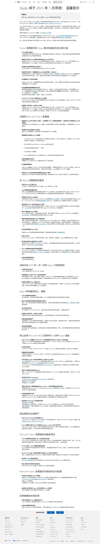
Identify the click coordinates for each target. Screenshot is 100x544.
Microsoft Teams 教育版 (40, 524)
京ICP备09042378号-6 (81, 541)
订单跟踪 (22, 524)
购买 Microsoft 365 (58, 2)
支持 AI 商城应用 (69, 524)
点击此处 (72, 507)
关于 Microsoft (83, 522)
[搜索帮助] (89, 2)
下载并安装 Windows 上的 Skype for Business (49, 23)
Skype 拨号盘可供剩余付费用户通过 (65, 35)
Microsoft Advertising (54, 531)
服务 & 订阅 (28, 402)
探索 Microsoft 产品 (8, 531)
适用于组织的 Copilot (9, 527)
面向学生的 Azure (39, 536)
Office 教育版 (38, 529)
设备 (38, 2)
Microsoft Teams (53, 536)
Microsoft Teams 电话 (41, 252)
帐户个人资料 (23, 520)
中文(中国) (9, 540)
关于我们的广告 (72, 541)
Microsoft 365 (24, 2)
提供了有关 (75, 302)
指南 (31, 490)
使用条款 (62, 541)
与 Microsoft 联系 (52, 541)
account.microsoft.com (48, 388)
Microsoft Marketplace (70, 529)
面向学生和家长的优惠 (40, 534)
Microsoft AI (52, 520)
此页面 (44, 395)
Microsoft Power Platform (70, 531)
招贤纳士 (82, 520)
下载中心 (22, 522)
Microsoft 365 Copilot (54, 534)
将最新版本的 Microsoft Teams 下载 (46, 365)
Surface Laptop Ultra (8, 524)
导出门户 (47, 100)
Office (29, 2)
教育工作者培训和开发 (40, 531)
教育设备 (37, 522)
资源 (50, 2)
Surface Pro (7, 520)
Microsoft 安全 (52, 522)
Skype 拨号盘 (55, 199)
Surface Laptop (7, 522)
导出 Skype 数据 (47, 33)
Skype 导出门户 (51, 74)
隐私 (58, 541)
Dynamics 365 (52, 527)
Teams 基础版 (65, 250)
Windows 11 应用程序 (9, 534)
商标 (67, 541)
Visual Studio (68, 536)
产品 (34, 2)
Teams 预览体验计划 (30, 460)
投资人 (82, 529)
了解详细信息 (63, 442)
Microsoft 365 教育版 (39, 527)
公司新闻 (82, 524)
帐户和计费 (44, 2)
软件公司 (67, 534)
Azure (51, 524)
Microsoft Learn (68, 522)
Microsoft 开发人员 (69, 520)
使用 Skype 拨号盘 (41, 224)
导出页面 (34, 91)
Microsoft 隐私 (83, 527)
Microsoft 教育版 (39, 520)
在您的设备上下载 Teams (45, 200)
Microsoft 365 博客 (32, 465)
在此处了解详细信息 (66, 37)
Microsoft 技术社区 (69, 527)
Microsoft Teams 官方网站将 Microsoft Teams (35, 379)
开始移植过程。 (62, 232)
